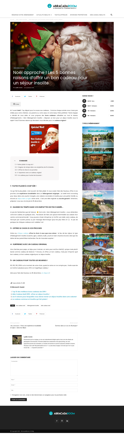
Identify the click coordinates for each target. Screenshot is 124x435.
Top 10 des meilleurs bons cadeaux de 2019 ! (29, 292)
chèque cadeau (22, 233)
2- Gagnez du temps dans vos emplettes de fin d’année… (35, 167)
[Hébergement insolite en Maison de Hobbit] (98, 254)
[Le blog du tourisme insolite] (62, 6)
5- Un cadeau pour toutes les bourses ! (29, 175)
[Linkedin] (67, 421)
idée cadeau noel (45, 305)
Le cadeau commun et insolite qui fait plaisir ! (30, 299)
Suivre (112, 106)
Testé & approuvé (61, 15)
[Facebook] (57, 421)
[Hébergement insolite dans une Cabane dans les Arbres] (98, 168)
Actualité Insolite (43, 15)
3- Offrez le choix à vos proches (26, 170)
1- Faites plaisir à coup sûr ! (25, 164)
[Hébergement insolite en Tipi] (98, 297)
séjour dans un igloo (24, 199)
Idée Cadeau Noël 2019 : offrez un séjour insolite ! (31, 294)
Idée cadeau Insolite (97, 15)
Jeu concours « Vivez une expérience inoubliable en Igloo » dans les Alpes (25, 327)
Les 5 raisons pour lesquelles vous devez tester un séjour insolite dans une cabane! (44, 297)
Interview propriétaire (78, 15)
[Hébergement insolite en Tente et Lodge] (98, 276)
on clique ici (45, 273)
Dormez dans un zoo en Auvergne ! (66, 326)
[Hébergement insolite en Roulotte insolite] (98, 233)
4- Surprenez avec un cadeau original (29, 173)
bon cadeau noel (20, 305)
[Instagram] (62, 421)
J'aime (112, 101)
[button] (111, 15)
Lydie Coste (18, 87)
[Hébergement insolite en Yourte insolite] (98, 211)
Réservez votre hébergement (23, 15)
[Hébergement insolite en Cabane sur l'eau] (98, 147)
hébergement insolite (33, 305)
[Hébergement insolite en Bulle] (98, 190)
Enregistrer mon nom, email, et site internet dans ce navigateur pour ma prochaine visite (39, 395)
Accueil (12, 19)
